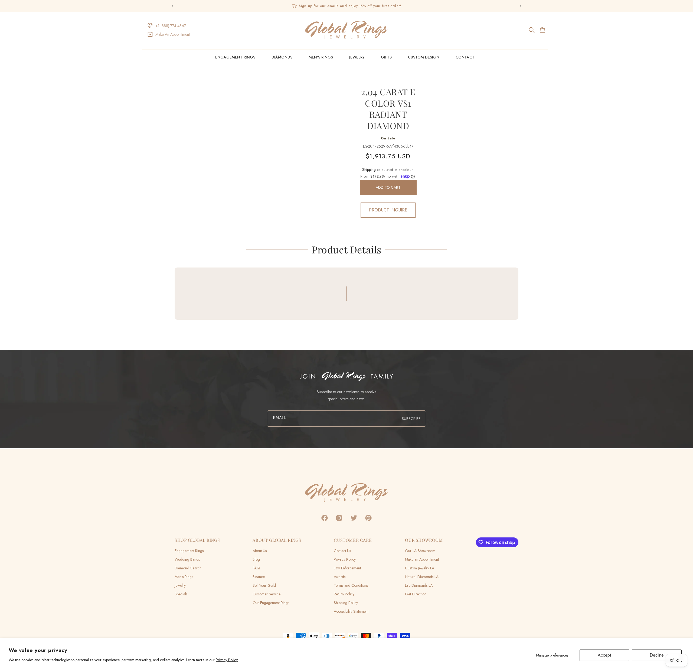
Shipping (369, 169)
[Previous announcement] (172, 6)
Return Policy (344, 594)
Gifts (386, 57)
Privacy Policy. (227, 660)
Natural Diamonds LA (422, 576)
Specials (181, 594)
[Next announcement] (521, 6)
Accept (604, 655)
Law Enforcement (347, 568)
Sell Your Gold (264, 585)
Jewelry (357, 57)
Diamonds (282, 57)
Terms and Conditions (351, 585)
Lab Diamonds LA (419, 585)
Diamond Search (188, 568)
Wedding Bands (187, 559)
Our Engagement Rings (271, 602)
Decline (657, 655)
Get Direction (415, 594)
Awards (339, 576)
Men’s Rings (184, 576)
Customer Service (266, 594)
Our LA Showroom (420, 550)
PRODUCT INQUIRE (388, 210)
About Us (260, 550)
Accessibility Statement (351, 611)
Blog (256, 559)
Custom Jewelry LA (419, 568)
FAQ (256, 568)
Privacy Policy (345, 559)
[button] (532, 30)
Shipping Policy (346, 602)
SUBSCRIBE (411, 418)
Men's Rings (321, 57)
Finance (259, 576)
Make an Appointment (422, 559)
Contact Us (342, 550)
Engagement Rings (235, 57)
